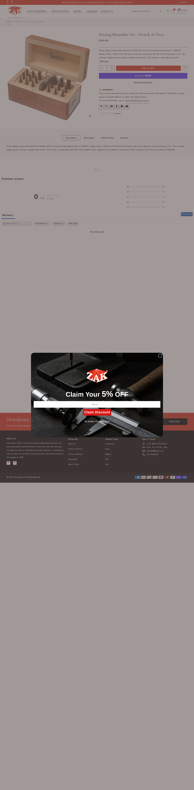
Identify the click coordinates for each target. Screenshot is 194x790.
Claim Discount (97, 412)
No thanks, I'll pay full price (97, 421)
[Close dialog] (160, 355)
